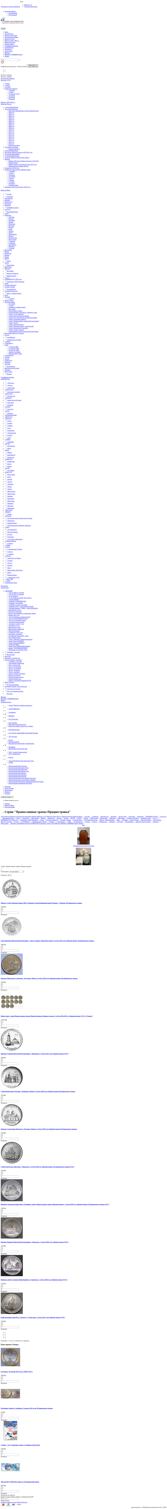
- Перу (117, 820)
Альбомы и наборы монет (17, 307)
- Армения (94, 816)
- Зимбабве (10, 442)
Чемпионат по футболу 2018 (18, 650)
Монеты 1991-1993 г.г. (12, 40)
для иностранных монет (16, 622)
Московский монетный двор (18, 749)
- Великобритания (11, 415)
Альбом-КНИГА (14, 599)
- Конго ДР (8, 472)
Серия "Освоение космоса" (17, 319)
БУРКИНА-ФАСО (13, 208)
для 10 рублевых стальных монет (19, 617)
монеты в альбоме (14, 352)
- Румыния (10, 537)
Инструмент (11, 654)
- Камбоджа (8, 459)
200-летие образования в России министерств (24, 111)
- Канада (58, 818)
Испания (11, 225)
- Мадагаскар (11, 491)
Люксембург (13, 234)
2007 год (11, 124)
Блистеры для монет (15, 612)
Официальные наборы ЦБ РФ (18, 166)
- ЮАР (9, 572)
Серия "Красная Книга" (16, 324)
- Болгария (10, 402)
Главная (7, 803)
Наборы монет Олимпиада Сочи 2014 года (23, 164)
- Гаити (9, 421)
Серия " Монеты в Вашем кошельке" (21, 639)
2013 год (11, 135)
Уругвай (7, 364)
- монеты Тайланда (132, 818)
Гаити (7, 213)
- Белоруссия (11, 396)
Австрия (11, 217)
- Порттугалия (133, 820)
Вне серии (12, 309)
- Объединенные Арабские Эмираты (19, 525)
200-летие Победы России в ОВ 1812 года (18, 152)
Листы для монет (14, 672)
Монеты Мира (9, 44)
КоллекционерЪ (14, 742)
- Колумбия (10, 470)
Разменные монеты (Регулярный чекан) (18, 169)
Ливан (7, 263)
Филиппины (11, 366)
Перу (6, 295)
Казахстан (8, 253)
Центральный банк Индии (17, 773)
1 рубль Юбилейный (11, 107)
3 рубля (7, 85)
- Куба (9, 477)
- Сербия (7, 545)
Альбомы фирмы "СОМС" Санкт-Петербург (23, 608)
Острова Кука (11, 289)
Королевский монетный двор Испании (21, 743)
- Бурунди (10, 409)
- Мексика (10, 506)
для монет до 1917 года (16, 624)
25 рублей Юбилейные (12, 154)
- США (68, 822)
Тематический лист (15, 679)
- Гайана (9, 423)
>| (5, 1337)
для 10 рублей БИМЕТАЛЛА (18, 618)
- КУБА (78, 818)
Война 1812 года (14, 615)
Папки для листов (14, 675)
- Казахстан (10, 457)
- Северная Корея (10, 541)
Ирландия (12, 224)
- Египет (9, 435)
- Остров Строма (64, 820)
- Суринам (10, 554)
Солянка (7, 341)
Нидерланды (13, 238)
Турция (7, 357)
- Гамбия (9, 426)
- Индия (7, 443)
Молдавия (10, 271)
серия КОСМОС (14, 644)
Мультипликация (14, 631)
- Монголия (8, 510)
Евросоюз (8, 215)
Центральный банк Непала (17, 776)
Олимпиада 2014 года (12, 168)
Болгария (8, 203)
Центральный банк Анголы (18, 766)
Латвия (11, 231)
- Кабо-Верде (11, 455)
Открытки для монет (15, 634)
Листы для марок (14, 670)
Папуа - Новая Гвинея (14, 293)
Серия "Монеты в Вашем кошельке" (20, 705)
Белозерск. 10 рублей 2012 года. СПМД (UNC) (17, 1371)
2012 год (11, 133)
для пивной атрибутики (16, 663)
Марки (7, 56)
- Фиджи (9, 565)
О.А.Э (7, 277)
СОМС (11, 762)
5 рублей (7, 87)
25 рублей (12, 304)
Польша (7, 297)
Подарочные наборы (11, 37)
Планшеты (8, 49)
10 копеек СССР (14, 94)
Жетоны (7, 53)
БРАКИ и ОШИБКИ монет (14, 54)
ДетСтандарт (13, 736)
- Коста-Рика (11, 474)
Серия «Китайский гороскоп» (18, 328)
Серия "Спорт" (13, 323)
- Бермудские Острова (14, 400)
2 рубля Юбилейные (11, 150)
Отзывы (7, 793)
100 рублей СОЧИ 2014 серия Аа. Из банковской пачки (20, 1482)
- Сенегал (10, 543)
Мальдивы (8, 267)
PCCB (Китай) (13, 719)
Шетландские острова (12, 368)
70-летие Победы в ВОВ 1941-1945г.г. (17, 157)
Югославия (8, 371)
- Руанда (9, 534)
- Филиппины (128, 822)
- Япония (12, 823)
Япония (9, 374)
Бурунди (7, 209)
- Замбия (7, 439)
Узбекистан (8, 360)
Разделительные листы (16, 677)
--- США (7, 581)
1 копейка (12, 90)
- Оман (7, 527)
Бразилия (8, 205)
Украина (7, 362)
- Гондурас (10, 383)
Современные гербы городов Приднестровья (23, 331)
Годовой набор (13, 185)
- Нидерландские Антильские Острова (19, 518)
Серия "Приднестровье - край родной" (21, 326)
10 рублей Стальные (11, 147)
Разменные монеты (11, 88)
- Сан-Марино (24, 822)
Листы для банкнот (15, 667)
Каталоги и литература (12, 658)
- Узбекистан (102, 822)
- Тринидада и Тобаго (14, 558)
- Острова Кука (12, 529)
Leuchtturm (12, 712)
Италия (11, 227)
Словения (12, 243)
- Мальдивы (10, 501)
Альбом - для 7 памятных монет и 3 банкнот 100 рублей (20, 1445)
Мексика (7, 268)
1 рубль (7, 83)
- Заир (9, 438)
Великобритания (12, 212)
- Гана (9, 428)
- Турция (9, 560)
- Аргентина (11, 388)
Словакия (12, 241)
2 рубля (11, 178)
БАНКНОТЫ (9, 47)
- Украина (111, 822)
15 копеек (12, 95)
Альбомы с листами (13, 652)
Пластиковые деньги (15, 311)
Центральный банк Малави (18, 775)
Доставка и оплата (7, 6)
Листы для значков (15, 668)
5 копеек (11, 180)
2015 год (11, 138)
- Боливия (10, 405)
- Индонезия (11, 446)
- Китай (7, 468)
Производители (6, 702)
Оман (6, 283)
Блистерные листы (15, 610)
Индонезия (8, 250)
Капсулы (7, 656)
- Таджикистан (77, 822)
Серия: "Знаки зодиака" (16, 330)
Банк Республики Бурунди (17, 724)
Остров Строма (10, 287)
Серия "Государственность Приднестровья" (23, 317)
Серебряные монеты (11, 46)
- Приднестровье (12, 532)
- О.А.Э (154, 818)
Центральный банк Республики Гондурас (22, 778)
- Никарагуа (11, 521)
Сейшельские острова (14, 340)
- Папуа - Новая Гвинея (106, 820)
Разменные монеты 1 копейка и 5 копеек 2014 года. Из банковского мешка (27, 1408)
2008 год (11, 126)
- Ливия (9, 489)
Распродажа (8, 790)
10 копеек (12, 175)
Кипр (10, 229)
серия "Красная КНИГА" (17, 643)
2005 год (11, 121)
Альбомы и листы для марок (18, 605)
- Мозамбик (10, 508)
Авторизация (13, 13)
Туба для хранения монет (15, 691)
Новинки (8, 786)
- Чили (9, 568)
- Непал (9, 514)
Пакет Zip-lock (9, 682)
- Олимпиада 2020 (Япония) (28, 820)
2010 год (11, 130)
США (6, 345)
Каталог (6, 77)
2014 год (11, 137)
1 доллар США (13, 347)
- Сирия (7, 547)
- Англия (86, 816)
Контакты (16, 6)
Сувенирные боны (11, 582)
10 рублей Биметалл (11, 109)
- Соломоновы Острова (14, 549)
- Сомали (10, 551)
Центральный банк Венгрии (18, 769)
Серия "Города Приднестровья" (19, 316)
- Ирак (9, 448)
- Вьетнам (8, 418)
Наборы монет (13, 163)
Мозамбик (12, 747)
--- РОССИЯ (9, 579)
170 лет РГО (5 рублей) (16, 594)
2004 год (11, 119)
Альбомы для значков (16, 603)
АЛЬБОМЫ (8, 591)
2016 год (11, 140)
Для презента (9, 34)
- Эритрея (154, 822)
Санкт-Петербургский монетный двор (21, 761)
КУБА (9, 261)
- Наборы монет (145, 818)
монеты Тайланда (12, 273)
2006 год (11, 123)
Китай (7, 257)
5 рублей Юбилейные (12, 156)
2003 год (11, 118)
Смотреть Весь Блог (30, 6)
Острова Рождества (11, 291)
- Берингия (8, 398)
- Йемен (9, 452)
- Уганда (9, 563)
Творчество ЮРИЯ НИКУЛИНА (19, 646)
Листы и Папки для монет (13, 660)
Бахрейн (7, 200)
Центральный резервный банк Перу (20, 783)
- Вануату (10, 413)
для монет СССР (14, 625)
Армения (10, 196)
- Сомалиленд (60, 822)
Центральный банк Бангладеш (19, 768)
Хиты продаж (9, 788)
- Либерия (10, 484)
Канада (7, 255)
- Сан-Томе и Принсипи (15, 539)
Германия (12, 220)
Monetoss (11, 716)
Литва (11, 232)
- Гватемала (10, 430)
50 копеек (12, 99)
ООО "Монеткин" (15, 754)
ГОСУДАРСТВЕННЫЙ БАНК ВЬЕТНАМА (23, 733)
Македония (10, 265)
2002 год (11, 116)
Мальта (11, 236)
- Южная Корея (12, 575)
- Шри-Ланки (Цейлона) (15, 570)
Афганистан (9, 198)
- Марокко (10, 503)
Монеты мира (11, 1502)
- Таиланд (8, 556)
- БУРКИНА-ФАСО (151, 816)
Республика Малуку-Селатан (14, 333)
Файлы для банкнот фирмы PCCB (20, 680)
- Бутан (7, 411)
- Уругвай (119, 822)
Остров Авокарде (10, 285)
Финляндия (12, 245)
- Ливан (9, 486)
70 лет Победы (13, 596)
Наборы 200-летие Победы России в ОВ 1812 (24, 161)
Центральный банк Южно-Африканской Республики (26, 781)
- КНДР (72, 818)
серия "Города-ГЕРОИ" (16, 641)
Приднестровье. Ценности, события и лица (23, 312)
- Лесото (9, 482)
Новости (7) (28, 5)
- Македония (11, 494)
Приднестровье (10, 302)
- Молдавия (120, 818)
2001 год (11, 114)
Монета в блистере (11, 35)
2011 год (11, 131)
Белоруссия (8, 202)
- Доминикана (11, 433)
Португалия (12, 239)
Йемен (7, 251)
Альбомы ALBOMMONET (17, 601)
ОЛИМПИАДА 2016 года (13, 279)
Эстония (11, 248)
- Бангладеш (9, 393)
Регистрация (13, 15)
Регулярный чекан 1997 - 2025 (18, 636)
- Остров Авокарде (51, 820)
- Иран (7, 450)
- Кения (9, 466)
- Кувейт (9, 479)
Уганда (7, 359)
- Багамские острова (13, 392)
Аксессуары (9, 51)
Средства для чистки (13, 689)
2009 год (11, 128)
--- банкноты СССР (13, 577)
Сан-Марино (11, 337)
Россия (11, 757)
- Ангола (9, 385)
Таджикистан (9, 355)
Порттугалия (9, 300)
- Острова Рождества (89, 820)
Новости (7, 792)
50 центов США (14, 350)
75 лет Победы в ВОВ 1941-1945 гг (20, 598)
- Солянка (51, 822)
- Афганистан (9, 389)
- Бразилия (139, 816)
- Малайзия (10, 498)
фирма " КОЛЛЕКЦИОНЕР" (18, 648)
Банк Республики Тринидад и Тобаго (21, 726)
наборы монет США (15, 353)
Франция (11, 246)
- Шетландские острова (142, 822)
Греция (11, 222)
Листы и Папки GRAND (17, 673)
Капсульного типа (14, 627)
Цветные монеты (14, 145)
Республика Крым (14, 638)
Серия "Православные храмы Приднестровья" (24, 321)
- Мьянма (8, 512)
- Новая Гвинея (12, 523)
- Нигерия (8, 516)
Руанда (7, 335)
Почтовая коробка (13, 685)
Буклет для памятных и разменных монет (22, 613)
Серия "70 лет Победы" (16, 314)
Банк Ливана (13, 723)
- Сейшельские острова (38, 822)
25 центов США (14, 348)
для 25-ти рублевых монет (17, 620)
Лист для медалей (14, 665)
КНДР (7, 258)
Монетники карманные (16, 629)
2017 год (11, 142)
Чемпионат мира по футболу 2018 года (17, 187)
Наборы (7, 159)
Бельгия (11, 219)
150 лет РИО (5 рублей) (16, 592)
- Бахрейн (112, 816)
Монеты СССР (9, 39)
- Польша (124, 820)
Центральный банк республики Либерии (22, 780)
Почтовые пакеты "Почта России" (16, 686)
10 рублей (12, 176)
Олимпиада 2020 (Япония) (15, 281)
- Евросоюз (25, 818)
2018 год (11, 144)
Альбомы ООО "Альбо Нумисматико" (21, 606)
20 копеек (12, 97)
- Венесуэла (8, 417)
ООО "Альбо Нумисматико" (18, 752)
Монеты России (10, 42)
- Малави (10, 496)
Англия (9, 194)
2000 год (11, 112)
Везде (6, 32)
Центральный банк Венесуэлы (19, 771)
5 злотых (11, 298)
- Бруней (7, 407)
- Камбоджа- (11, 461)
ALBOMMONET (14, 709)
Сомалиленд (9, 343)
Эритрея (7, 370)
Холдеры (10, 694)
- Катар (9, 464)
